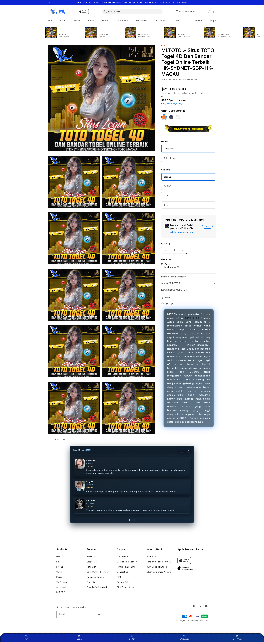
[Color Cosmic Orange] (164, 117)
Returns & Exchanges (127, 567)
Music (59, 577)
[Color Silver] (178, 117)
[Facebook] (163, 304)
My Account (123, 557)
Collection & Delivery (127, 562)
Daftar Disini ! (181, 2)
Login (79, 639)
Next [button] (214, 2)
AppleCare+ (92, 557)
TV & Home (61, 582)
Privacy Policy (124, 582)
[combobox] (132, 11)
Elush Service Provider (97, 572)
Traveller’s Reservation (98, 587)
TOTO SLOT (192, 318)
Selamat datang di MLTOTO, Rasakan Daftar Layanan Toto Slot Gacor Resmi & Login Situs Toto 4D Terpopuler (132, 2)
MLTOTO (60, 592)
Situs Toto (169, 158)
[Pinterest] (172, 304)
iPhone (59, 567)
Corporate (92, 562)
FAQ (119, 577)
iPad (58, 562)
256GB (168, 177)
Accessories (62, 587)
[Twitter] (168, 304)
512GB (167, 186)
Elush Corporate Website (159, 572)
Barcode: (183, 79)
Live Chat (237, 639)
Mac (58, 557)
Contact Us (122, 572)
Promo (27, 639)
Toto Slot (169, 148)
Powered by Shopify (199, 621)
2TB (166, 205)
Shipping (178, 93)
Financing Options (95, 577)
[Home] (57, 11)
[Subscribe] (99, 614)
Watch (59, 572)
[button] (50, 21)
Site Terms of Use (125, 587)
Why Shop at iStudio (157, 567)
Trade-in (91, 582)
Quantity (165, 243)
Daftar (132, 639)
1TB (166, 195)
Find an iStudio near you (159, 562)
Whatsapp (184, 639)
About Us (151, 557)
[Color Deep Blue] (171, 117)
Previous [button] (49, 2)
